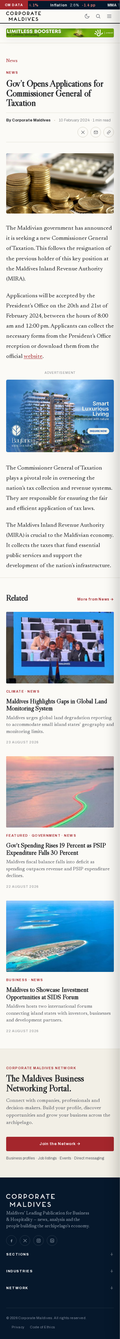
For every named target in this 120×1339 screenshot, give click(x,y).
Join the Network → (59, 1144)
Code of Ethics (42, 1327)
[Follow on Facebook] (11, 1240)
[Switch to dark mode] (87, 16)
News (12, 60)
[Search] (98, 16)
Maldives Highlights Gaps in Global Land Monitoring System (56, 704)
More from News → (95, 599)
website (33, 356)
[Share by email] (95, 132)
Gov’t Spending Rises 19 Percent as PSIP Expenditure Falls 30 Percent (56, 849)
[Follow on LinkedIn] (52, 1240)
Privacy (18, 1327)
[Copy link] (108, 132)
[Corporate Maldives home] (23, 16)
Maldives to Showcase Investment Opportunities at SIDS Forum (47, 993)
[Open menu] (109, 16)
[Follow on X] (25, 1240)
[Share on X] (83, 132)
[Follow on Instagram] (38, 1240)
